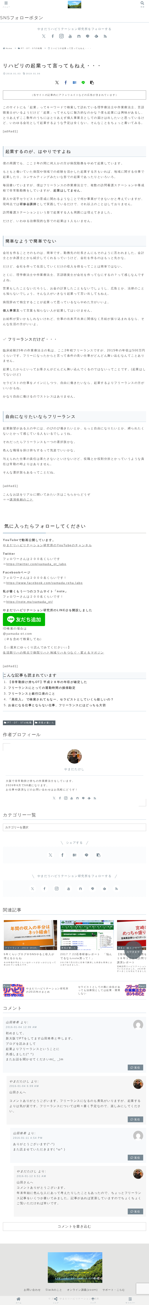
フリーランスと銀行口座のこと (31, 693)
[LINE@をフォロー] (87, 36)
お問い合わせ (32, 1289)
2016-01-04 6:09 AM (24, 1086)
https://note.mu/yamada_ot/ (29, 601)
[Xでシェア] (57, 82)
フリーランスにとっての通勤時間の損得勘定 (42, 687)
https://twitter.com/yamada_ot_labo (36, 564)
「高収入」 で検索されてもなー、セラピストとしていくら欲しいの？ (61, 699)
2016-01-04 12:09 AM (21, 1027)
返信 (137, 1067)
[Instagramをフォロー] (61, 36)
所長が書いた (46, 722)
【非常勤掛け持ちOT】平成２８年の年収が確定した (47, 682)
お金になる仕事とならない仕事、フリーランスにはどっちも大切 (57, 705)
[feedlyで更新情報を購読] (96, 36)
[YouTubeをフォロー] (70, 36)
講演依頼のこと (21, 499)
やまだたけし (74, 769)
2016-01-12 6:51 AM (31, 1176)
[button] (92, 82)
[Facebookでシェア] (66, 82)
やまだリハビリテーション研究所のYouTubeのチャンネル (47, 545)
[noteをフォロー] (78, 36)
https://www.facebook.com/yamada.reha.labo (44, 583)
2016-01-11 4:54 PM (28, 1138)
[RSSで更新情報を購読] (105, 36)
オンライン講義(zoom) (82, 1289)
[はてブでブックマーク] (74, 82)
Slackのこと (54, 1289)
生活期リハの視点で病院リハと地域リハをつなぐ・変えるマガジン (53, 652)
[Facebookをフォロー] (52, 36)
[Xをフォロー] (43, 36)
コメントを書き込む (74, 1226)
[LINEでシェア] (83, 82)
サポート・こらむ (113, 1289)
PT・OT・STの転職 (19, 722)
